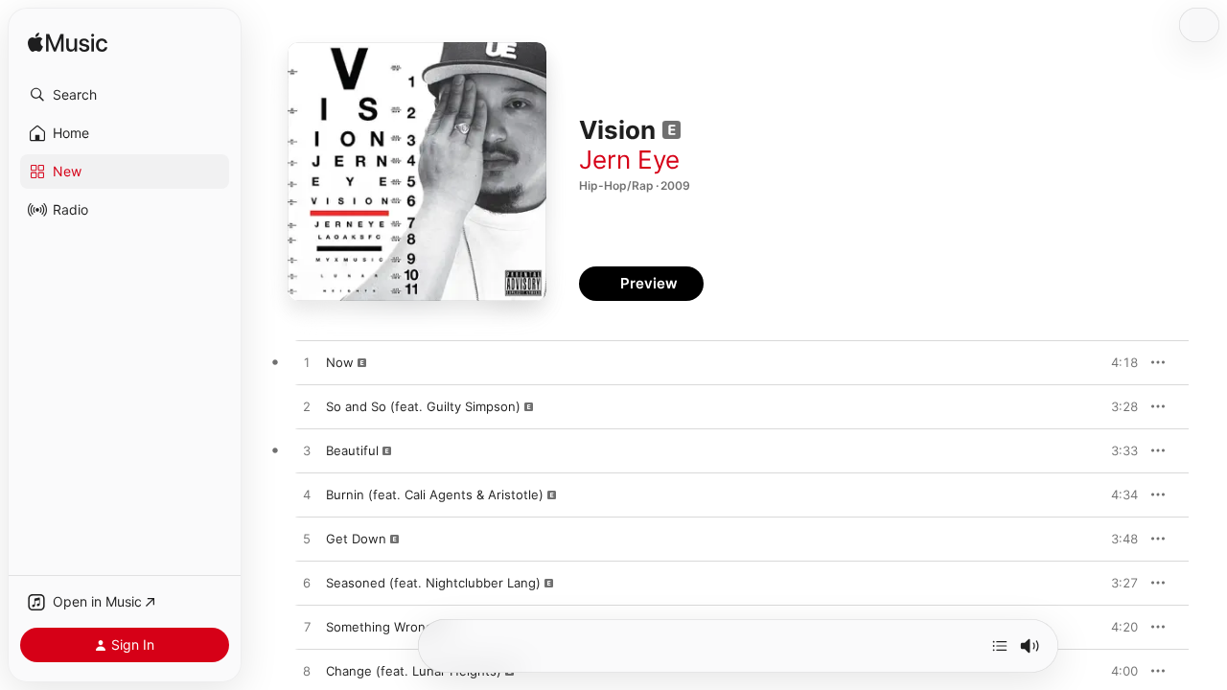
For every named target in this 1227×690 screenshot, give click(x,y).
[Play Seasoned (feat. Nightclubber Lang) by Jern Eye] (307, 583)
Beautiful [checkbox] (352, 450)
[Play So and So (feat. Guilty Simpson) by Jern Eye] (307, 407)
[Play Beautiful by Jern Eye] (307, 451)
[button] (124, 95)
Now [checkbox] (340, 362)
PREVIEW (1117, 362)
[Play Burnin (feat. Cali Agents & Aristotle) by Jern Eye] (307, 495)
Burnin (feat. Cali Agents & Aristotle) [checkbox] (435, 494)
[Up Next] (999, 645)
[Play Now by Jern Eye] (307, 363)
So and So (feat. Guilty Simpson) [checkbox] (423, 406)
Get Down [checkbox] (356, 538)
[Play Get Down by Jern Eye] (307, 539)
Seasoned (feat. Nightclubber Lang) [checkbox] (433, 582)
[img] (67, 44)
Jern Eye (629, 159)
